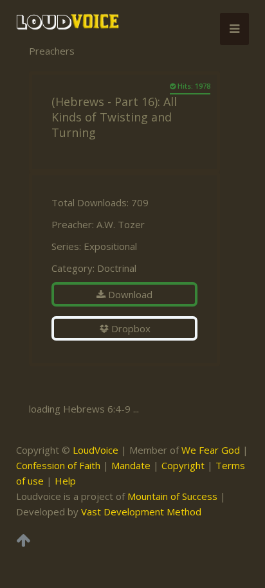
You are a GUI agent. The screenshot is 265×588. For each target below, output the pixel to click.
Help (65, 480)
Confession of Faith (58, 465)
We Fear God (210, 449)
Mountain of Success (172, 496)
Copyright (183, 465)
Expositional (110, 246)
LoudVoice (95, 449)
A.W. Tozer (120, 224)
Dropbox (130, 328)
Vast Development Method (141, 511)
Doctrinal (116, 268)
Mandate (131, 465)
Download (128, 294)
